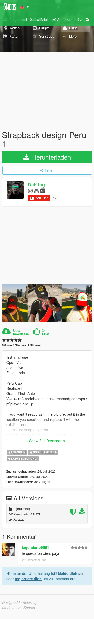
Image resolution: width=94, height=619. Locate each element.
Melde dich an (70, 573)
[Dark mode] (79, 19)
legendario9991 (35, 547)
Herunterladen (50, 156)
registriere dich (28, 578)
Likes (45, 333)
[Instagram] (30, 190)
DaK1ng (36, 184)
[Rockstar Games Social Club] (43, 190)
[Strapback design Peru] (47, 303)
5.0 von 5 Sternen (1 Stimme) (21, 345)
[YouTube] (36, 190)
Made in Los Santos (18, 607)
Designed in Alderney (19, 602)
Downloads (21, 333)
